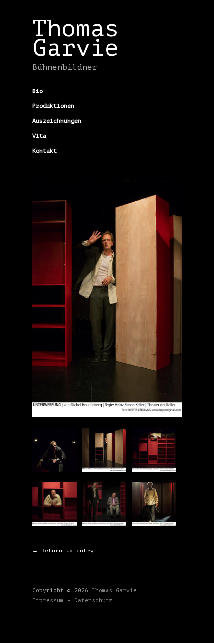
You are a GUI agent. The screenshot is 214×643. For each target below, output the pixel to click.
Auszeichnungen (56, 121)
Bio (37, 91)
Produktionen (53, 106)
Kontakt (44, 151)
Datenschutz (93, 600)
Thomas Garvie (75, 38)
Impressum (48, 600)
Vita (39, 136)
